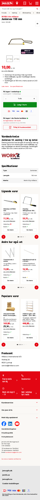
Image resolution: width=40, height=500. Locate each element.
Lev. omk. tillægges (7, 71)
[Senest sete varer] (37, 24)
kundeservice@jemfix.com (13, 452)
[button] (18, 236)
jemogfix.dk (7, 471)
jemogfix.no (7, 479)
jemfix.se (6, 475)
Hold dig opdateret (10, 417)
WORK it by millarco (10, 16)
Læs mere (5, 86)
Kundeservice (7, 403)
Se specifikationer (16, 86)
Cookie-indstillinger (10, 483)
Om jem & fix (7, 410)
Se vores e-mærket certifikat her (11, 459)
